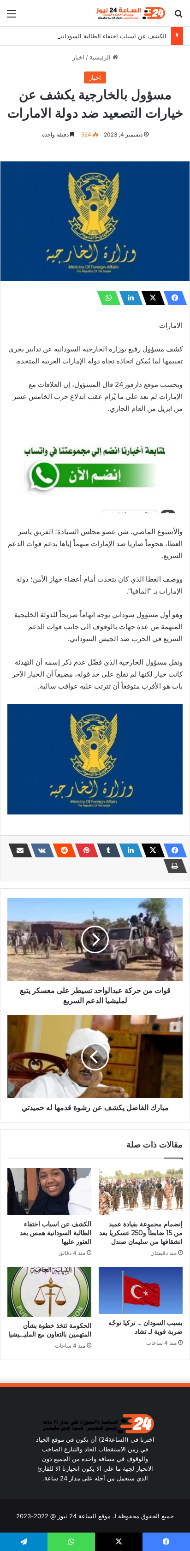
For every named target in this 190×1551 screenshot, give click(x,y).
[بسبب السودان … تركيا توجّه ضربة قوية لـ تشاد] (141, 1290)
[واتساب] (106, 298)
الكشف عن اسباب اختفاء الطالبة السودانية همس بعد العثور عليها (83, 36)
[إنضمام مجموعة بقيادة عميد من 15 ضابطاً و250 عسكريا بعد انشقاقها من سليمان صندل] (141, 1191)
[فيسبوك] (172, 298)
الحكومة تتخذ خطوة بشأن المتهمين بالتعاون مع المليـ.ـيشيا (49, 1329)
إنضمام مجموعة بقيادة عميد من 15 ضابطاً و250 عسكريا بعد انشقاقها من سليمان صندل (141, 1233)
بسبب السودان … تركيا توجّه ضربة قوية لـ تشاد (145, 1327)
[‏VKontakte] (39, 850)
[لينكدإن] (128, 298)
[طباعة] (172, 866)
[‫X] (150, 298)
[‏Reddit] (62, 850)
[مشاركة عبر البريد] (17, 850)
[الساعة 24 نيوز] (130, 13)
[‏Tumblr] (106, 850)
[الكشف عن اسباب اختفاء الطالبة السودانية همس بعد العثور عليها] (49, 1191)
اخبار (78, 57)
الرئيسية (101, 57)
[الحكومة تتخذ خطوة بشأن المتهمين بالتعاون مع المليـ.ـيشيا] (49, 1292)
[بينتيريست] (84, 850)
